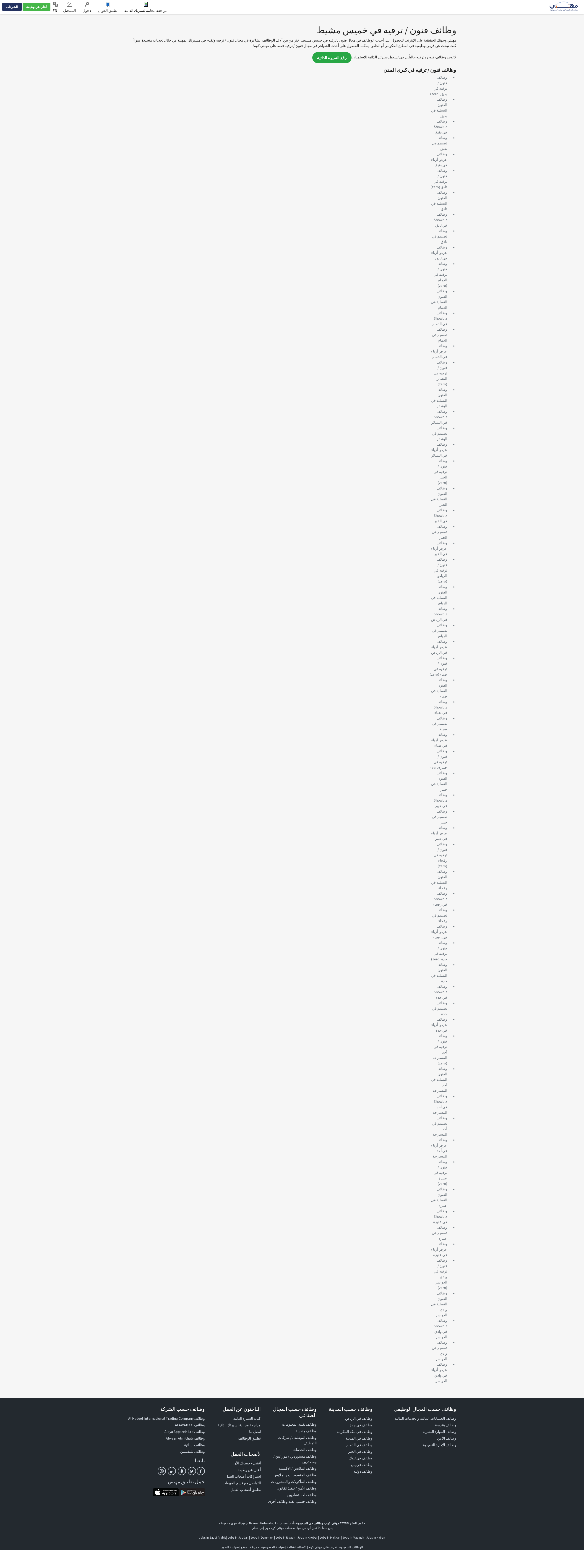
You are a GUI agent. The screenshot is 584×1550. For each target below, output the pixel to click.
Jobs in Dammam (262, 1537)
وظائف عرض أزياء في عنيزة (439, 1249)
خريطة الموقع (250, 1547)
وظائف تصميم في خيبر (439, 816)
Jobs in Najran (375, 1537)
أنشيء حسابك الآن (247, 1463)
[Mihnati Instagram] (162, 1471)
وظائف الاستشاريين (302, 1494)
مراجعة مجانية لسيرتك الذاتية (145, 10)
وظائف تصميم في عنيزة (439, 1233)
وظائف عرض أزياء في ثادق (439, 252)
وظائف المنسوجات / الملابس (295, 1475)
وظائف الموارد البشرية (439, 1431)
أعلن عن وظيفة (36, 7)
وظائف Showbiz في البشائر (439, 417)
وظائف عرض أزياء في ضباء (439, 740)
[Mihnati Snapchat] (182, 1471)
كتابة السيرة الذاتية (247, 1418)
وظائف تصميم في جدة (439, 1008)
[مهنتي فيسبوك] (201, 1471)
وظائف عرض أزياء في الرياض (439, 647)
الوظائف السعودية (351, 1547)
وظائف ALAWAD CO (190, 1425)
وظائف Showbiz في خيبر (440, 800)
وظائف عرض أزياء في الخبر (439, 548)
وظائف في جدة (361, 1425)
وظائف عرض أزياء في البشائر (439, 449)
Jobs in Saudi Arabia (212, 1537)
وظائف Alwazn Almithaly (185, 1438)
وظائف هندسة (445, 1425)
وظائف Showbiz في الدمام (439, 318)
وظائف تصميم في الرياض (439, 630)
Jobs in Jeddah (238, 1537)
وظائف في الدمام (359, 1445)
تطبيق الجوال (107, 10)
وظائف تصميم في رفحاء (439, 915)
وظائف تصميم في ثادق (439, 236)
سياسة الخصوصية (273, 1547)
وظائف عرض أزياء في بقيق (439, 159)
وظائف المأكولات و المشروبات (294, 1481)
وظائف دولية (363, 1471)
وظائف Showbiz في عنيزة (440, 1216)
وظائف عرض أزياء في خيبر (439, 833)
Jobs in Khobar (307, 1537)
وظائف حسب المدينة (351, 1409)
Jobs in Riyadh (285, 1537)
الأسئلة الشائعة (297, 1547)
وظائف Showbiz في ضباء (440, 707)
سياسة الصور (230, 1547)
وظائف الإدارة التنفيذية (439, 1445)
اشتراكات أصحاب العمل (243, 1476)
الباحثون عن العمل (242, 1409)
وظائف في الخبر (360, 1451)
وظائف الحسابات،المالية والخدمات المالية (425, 1418)
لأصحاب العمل (246, 1454)
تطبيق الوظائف (249, 1438)
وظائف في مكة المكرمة (354, 1431)
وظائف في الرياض (359, 1418)
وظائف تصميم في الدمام (439, 334)
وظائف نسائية (194, 1445)
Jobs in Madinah (353, 1537)
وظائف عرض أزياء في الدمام (439, 351)
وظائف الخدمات (304, 1449)
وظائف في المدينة (359, 1438)
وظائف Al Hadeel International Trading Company (166, 1418)
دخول (87, 10)
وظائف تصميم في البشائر (439, 433)
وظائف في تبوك (361, 1458)
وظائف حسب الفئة (302, 1501)
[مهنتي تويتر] (192, 1471)
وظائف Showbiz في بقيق (440, 126)
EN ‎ (55, 10)
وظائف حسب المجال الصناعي (295, 1412)
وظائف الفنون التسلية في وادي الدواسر (439, 1304)
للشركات (12, 7)
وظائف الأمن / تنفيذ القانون (297, 1488)
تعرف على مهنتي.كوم (322, 1547)
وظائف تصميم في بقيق (439, 143)
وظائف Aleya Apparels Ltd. (184, 1431)
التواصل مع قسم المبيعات (241, 1483)
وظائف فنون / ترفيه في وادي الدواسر (440, 1271)
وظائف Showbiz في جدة (440, 992)
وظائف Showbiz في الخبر (440, 515)
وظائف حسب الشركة (182, 1409)
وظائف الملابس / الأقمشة (298, 1468)
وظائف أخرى (278, 1501)
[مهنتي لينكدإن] (172, 1471)
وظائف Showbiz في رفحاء (440, 899)
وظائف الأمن (446, 1438)
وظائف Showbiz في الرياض (439, 614)
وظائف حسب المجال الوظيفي (425, 1409)
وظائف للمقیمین (192, 1451)
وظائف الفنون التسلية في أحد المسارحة (439, 1079)
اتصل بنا (255, 1431)
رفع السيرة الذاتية (332, 57)
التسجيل (69, 10)
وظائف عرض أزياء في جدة (439, 1024)
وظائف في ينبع (361, 1464)
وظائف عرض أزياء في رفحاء (439, 931)
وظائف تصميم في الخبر (439, 532)
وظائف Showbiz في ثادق (440, 219)
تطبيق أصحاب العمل (246, 1489)
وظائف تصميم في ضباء (439, 723)
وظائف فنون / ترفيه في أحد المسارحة (440, 1046)
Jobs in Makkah (330, 1537)
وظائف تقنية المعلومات (299, 1424)
